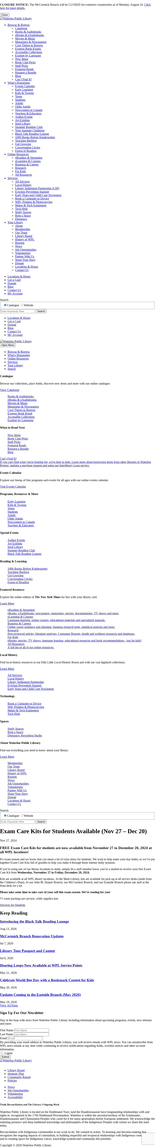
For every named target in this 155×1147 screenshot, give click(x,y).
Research (20, 167)
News (18, 246)
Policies (12, 1080)
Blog (18, 76)
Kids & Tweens (24, 93)
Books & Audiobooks (28, 31)
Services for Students (12, 905)
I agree (9, 1053)
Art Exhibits (22, 120)
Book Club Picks (25, 62)
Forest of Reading (25, 150)
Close (5, 14)
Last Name (6, 1034)
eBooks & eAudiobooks (29, 35)
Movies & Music (25, 38)
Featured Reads (24, 69)
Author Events (24, 116)
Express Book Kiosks (28, 48)
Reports (19, 242)
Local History (23, 185)
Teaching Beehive (26, 140)
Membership (22, 229)
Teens (18, 96)
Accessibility (15, 1097)
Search (41, 311)
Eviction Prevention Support (32, 191)
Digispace (21, 219)
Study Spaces (23, 212)
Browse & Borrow (19, 24)
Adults (19, 103)
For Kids (20, 171)
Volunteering (22, 253)
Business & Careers (27, 164)
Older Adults (22, 106)
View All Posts (9, 1005)
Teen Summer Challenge (30, 130)
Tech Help (21, 208)
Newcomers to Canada (28, 110)
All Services (22, 181)
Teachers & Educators (28, 113)
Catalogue (21, 28)
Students (20, 99)
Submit (5, 1056)
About (19, 225)
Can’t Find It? (23, 79)
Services (13, 178)
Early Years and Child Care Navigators (38, 195)
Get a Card (14, 279)
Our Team (21, 232)
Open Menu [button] (8, 345)
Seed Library (23, 123)
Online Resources (18, 154)
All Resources (23, 174)
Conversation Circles (27, 147)
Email (3, 1038)
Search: (4, 300)
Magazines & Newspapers (30, 42)
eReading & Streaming (28, 157)
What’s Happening (19, 82)
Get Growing (23, 144)
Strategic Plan (16, 1073)
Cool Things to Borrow (29, 45)
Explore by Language (28, 55)
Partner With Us (24, 256)
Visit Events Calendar (13, 486)
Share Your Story (25, 259)
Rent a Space (23, 215)
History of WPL (24, 239)
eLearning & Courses (28, 161)
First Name (6, 1030)
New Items (21, 59)
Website (28, 305)
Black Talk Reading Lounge (32, 133)
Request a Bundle (25, 72)
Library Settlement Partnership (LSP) (37, 188)
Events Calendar (25, 86)
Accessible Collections (28, 52)
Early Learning (24, 89)
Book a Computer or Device (32, 198)
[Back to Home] (16, 18)
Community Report (19, 1077)
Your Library (15, 222)
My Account (15, 293)
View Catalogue (9, 390)
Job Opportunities (25, 249)
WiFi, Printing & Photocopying (33, 202)
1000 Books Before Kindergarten (35, 137)
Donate (19, 263)
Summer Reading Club (29, 127)
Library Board (23, 236)
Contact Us (22, 270)
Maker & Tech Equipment (30, 205)
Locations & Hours (26, 266)
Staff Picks (21, 65)
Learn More (7, 603)
